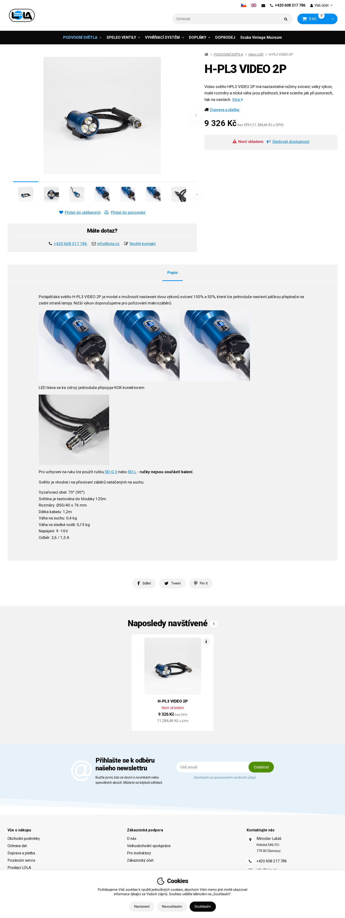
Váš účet (321, 5)
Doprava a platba (224, 109)
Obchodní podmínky (24, 838)
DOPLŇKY (197, 37)
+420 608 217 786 (290, 5)
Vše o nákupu (19, 830)
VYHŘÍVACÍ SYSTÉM (162, 37)
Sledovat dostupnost (290, 141)
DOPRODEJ (225, 37)
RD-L (132, 471)
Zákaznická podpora (145, 830)
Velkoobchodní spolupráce (149, 846)
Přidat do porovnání (128, 212)
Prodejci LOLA (19, 867)
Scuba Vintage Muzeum (261, 37)
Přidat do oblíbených (83, 212)
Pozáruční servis (21, 860)
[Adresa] (250, 839)
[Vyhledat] (285, 19)
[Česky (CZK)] (243, 5)
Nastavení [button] (142, 906)
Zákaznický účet (140, 860)
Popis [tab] (172, 272)
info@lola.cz (108, 243)
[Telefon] (250, 861)
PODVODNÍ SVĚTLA (80, 37)
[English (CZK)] (254, 5)
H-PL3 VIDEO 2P (173, 701)
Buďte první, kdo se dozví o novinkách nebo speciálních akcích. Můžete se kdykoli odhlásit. (129, 780)
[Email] (263, 5)
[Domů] (22, 15)
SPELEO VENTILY (121, 37)
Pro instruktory (139, 853)
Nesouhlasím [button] (172, 906)
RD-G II (111, 471)
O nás (131, 838)
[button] (332, 19)
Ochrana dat (17, 846)
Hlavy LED (255, 54)
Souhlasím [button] (203, 906)
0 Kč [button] (318, 19)
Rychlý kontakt (143, 243)
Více (236, 99)
